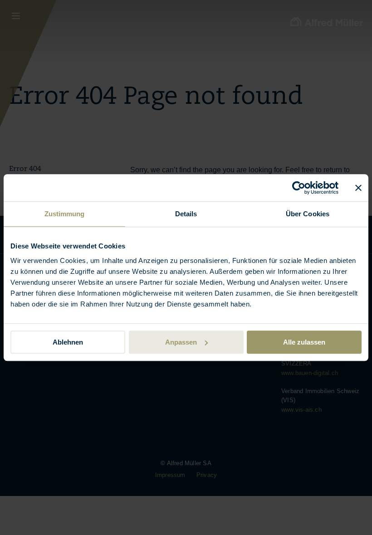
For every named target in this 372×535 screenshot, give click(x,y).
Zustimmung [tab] (64, 214)
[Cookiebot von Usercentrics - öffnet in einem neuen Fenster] (298, 188)
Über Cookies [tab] (307, 214)
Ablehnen (68, 342)
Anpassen (181, 342)
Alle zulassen (304, 342)
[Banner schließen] (358, 188)
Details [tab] (186, 214)
